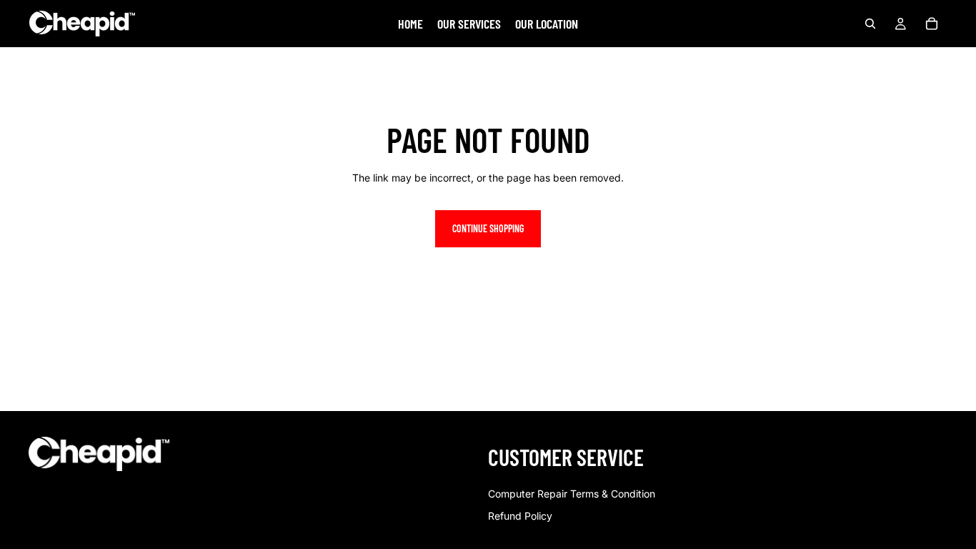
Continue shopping (488, 228)
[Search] (870, 23)
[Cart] (931, 23)
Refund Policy (520, 516)
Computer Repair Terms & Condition (571, 494)
